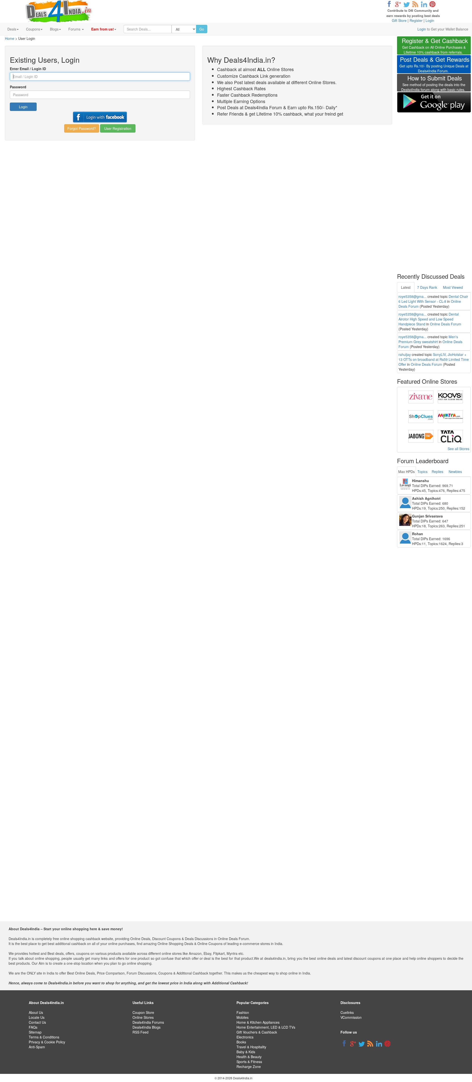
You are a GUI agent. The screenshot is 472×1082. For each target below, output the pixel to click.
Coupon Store (143, 1012)
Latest (406, 287)
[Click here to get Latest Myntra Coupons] (450, 416)
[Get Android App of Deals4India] (434, 102)
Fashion (242, 1012)
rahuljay (404, 354)
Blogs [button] (54, 29)
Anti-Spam (37, 1046)
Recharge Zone (248, 1066)
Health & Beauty (249, 1056)
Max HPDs (406, 471)
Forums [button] (74, 29)
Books (241, 1041)
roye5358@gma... (412, 296)
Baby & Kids (245, 1051)
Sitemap (35, 1032)
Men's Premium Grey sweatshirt (428, 339)
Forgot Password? (81, 128)
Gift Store (399, 20)
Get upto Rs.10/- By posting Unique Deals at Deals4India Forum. (434, 65)
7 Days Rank (427, 287)
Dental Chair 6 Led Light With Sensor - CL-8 (433, 299)
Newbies (455, 471)
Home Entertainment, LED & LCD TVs (265, 1027)
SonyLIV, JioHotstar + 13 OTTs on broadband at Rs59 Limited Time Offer (433, 359)
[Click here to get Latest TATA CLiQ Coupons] (450, 435)
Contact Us (37, 1022)
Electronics (244, 1037)
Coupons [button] (33, 29)
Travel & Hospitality (251, 1046)
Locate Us (36, 1017)
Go (201, 29)
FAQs (33, 1027)
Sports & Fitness (249, 1061)
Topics (422, 471)
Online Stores (143, 1017)
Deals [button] (11, 29)
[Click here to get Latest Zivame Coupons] (421, 396)
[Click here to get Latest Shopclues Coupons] (421, 416)
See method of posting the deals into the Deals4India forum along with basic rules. (433, 84)
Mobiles (242, 1017)
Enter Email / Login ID (28, 68)
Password (18, 86)
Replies (437, 471)
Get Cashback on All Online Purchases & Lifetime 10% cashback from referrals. (435, 46)
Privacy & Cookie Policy (47, 1041)
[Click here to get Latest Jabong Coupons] (421, 435)
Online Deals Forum (445, 323)
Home (9, 38)
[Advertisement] (434, 189)
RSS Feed (140, 1032)
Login (430, 20)
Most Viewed (453, 287)
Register (416, 20)
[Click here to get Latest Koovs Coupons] (450, 396)
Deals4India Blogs (147, 1027)
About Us (36, 1012)
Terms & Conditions (44, 1037)
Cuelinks (347, 1012)
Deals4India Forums (148, 1022)
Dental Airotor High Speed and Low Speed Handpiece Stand (428, 319)
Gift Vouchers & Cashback (256, 1032)
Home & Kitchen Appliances (258, 1022)
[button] (104, 29)
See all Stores (458, 448)
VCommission (351, 1017)
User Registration (117, 128)
